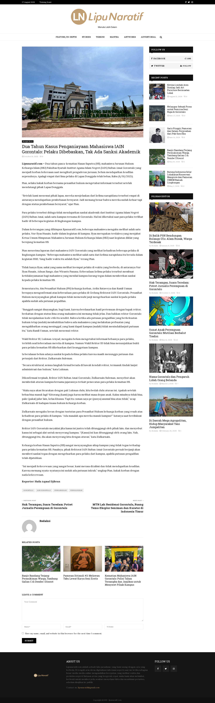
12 (179, 246)
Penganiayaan (60, 490)
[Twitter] (166, 668)
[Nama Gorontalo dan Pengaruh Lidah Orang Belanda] (171, 358)
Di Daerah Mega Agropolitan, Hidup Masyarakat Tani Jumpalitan (167, 424)
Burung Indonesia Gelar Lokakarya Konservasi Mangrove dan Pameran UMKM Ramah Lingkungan (179, 177)
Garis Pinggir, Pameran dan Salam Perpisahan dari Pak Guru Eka (179, 131)
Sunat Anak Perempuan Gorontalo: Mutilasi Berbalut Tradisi (167, 333)
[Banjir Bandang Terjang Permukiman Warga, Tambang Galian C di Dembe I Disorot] (157, 157)
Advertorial (148, 37)
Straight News (28, 141)
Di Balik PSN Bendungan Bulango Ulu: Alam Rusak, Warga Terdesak (170, 239)
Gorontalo (28, 490)
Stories (86, 37)
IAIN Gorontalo (44, 490)
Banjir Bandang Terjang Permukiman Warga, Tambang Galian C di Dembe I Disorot (40, 578)
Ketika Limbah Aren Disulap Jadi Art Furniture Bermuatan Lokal (178, 89)
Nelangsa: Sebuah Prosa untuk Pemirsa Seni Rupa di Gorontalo (179, 109)
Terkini (100, 37)
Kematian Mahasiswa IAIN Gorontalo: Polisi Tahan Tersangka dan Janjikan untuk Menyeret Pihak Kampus (123, 580)
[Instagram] (174, 668)
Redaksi (44, 521)
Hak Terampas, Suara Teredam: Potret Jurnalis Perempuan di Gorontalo (47, 506)
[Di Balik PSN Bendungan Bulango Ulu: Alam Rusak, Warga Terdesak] (171, 217)
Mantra (114, 37)
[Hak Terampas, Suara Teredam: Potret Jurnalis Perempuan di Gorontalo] (171, 264)
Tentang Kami (45, 2)
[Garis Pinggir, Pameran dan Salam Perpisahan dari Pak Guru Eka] (157, 135)
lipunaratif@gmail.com (88, 687)
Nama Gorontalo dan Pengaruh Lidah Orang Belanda (169, 378)
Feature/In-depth (66, 37)
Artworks (130, 37)
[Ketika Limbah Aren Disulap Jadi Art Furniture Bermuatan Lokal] (157, 91)
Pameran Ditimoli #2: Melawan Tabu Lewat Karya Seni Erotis (81, 577)
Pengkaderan (76, 490)
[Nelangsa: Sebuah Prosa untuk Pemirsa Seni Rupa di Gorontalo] (157, 113)
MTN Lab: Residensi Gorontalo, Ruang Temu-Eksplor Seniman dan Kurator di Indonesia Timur (117, 508)
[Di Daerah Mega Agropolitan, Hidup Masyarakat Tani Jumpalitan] (171, 402)
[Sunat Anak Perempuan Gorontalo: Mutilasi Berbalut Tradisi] (171, 311)
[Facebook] (158, 668)
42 (177, 340)
